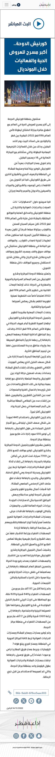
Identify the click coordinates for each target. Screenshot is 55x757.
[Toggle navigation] (6, 5)
